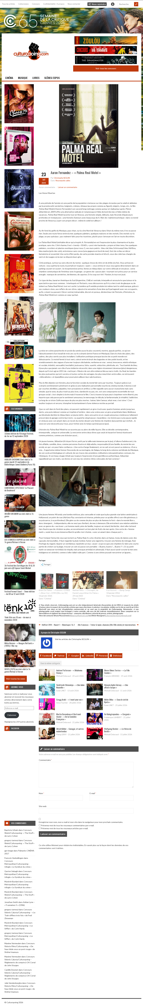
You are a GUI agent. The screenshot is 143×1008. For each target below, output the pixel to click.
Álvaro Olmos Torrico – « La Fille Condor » (117, 671)
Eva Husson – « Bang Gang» (118, 590)
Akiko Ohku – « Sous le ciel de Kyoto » (116, 701)
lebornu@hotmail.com (79, 616)
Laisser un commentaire (67, 187)
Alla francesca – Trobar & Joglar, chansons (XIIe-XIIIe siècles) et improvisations (107, 624)
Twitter (61, 655)
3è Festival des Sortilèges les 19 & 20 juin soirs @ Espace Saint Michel (19, 566)
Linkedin (89, 655)
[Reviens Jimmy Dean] (19, 165)
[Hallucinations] (19, 207)
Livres (35, 78)
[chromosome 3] (19, 250)
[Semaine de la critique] (71, 20)
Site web (43, 806)
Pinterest (103, 655)
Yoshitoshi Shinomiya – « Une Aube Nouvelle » (70, 686)
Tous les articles (8, 4)
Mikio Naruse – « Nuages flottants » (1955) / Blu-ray (19, 644)
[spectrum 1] (19, 402)
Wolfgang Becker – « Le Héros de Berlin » (117, 730)
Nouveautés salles (63, 180)
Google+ (75, 655)
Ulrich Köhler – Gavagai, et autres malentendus (70, 730)
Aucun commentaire (47, 187)
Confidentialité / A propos (53, 4)
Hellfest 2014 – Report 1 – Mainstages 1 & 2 (58, 624)
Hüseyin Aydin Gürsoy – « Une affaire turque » (116, 686)
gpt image (8, 850)
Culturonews (23, 4)
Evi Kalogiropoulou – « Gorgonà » (117, 714)
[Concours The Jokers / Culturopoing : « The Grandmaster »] (106, 60)
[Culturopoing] (31, 64)
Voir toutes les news (15, 679)
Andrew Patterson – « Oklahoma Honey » (69, 671)
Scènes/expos (52, 78)
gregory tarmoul (11, 840)
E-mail (93, 793)
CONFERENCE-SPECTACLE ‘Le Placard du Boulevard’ (18, 489)
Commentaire (45, 760)
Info (113, 4)
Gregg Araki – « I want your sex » (69, 699)
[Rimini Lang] (19, 359)
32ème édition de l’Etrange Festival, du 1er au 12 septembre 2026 (19, 435)
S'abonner (11, 715)
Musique (23, 78)
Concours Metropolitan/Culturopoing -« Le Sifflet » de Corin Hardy (18, 926)
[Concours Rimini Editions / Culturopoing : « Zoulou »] (106, 40)
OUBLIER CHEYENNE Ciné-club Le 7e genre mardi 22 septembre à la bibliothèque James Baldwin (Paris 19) (19, 462)
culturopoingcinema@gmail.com (117, 616)
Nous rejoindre (99, 4)
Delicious (117, 655)
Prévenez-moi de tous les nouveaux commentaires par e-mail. (67, 825)
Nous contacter (74, 4)
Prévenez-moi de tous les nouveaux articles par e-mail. (64, 828)
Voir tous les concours (106, 68)
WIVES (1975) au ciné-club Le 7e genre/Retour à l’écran (17, 670)
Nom (41, 793)
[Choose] (19, 122)
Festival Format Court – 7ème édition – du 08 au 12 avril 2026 (19, 592)
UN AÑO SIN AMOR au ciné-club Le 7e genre (19, 515)
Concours (36, 4)
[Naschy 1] (19, 292)
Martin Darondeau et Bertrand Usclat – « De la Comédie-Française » (68, 717)
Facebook (47, 655)
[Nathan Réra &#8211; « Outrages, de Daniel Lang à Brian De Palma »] (88, 580)
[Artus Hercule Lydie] (19, 335)
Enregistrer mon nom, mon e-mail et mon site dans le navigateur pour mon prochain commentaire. (81, 822)
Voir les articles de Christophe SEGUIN (73, 639)
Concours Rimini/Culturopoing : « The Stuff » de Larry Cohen (19, 833)
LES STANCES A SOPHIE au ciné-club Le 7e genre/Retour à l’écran (19, 541)
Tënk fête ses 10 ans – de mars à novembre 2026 (17, 618)
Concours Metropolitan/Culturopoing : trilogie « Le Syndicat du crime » (17, 864)
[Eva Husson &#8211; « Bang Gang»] (121, 580)
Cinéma (9, 78)
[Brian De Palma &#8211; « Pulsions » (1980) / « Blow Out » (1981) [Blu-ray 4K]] (54, 580)
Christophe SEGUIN (62, 178)
